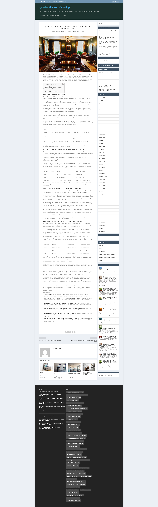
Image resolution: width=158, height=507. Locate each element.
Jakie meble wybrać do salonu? (50, 86)
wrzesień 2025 (102, 119)
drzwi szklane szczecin (72, 427)
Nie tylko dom (73, 11)
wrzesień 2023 (102, 137)
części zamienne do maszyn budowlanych (77, 408)
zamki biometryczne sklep (73, 498)
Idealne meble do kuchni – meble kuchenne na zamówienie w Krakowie (74, 374)
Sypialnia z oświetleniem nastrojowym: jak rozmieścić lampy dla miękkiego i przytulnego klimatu (107, 310)
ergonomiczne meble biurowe (74, 454)
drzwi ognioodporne (72, 419)
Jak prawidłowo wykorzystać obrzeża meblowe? (87, 373)
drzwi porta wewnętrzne (73, 424)
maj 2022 (101, 140)
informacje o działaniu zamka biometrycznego (78, 460)
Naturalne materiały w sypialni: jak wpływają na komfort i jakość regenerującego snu (107, 53)
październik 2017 (103, 203)
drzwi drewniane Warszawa (73, 416)
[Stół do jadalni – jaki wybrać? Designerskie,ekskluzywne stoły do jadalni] (60, 367)
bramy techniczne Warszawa (74, 397)
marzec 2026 (102, 106)
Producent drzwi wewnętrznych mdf (76, 481)
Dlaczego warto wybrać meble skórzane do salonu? (53, 87)
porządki (88, 159)
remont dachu (70, 484)
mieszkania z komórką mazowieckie (75, 470)
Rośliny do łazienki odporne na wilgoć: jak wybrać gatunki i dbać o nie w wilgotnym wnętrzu (108, 47)
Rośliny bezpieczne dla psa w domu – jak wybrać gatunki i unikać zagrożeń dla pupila (108, 42)
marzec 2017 (102, 225)
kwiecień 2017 (102, 222)
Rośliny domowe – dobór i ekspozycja (89, 11)
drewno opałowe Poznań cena (74, 411)
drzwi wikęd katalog (72, 449)
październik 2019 (103, 176)
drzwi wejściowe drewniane (73, 430)
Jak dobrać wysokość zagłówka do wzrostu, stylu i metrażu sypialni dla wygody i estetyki (110, 277)
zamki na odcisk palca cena (73, 500)
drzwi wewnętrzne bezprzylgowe (75, 441)
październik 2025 (103, 116)
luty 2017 (101, 228)
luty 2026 (101, 109)
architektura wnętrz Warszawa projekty (77, 394)
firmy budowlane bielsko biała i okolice (76, 457)
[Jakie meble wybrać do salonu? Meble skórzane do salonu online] (68, 54)
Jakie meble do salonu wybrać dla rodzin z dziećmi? (53, 90)
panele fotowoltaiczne (72, 476)
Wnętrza (63, 15)
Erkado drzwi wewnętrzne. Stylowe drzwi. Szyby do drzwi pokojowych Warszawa (51, 420)
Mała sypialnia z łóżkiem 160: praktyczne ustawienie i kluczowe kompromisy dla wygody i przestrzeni (107, 345)
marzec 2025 (102, 122)
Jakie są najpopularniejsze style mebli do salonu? (53, 88)
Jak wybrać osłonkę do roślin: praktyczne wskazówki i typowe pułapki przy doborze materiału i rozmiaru (108, 290)
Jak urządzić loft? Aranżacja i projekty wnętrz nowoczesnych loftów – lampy (61, 303)
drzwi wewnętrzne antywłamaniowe (76, 438)
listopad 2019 (102, 173)
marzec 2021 (102, 161)
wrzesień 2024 (102, 125)
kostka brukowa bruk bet (73, 462)
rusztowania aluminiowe (73, 487)
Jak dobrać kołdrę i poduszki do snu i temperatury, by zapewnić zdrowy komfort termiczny (107, 37)
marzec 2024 (102, 131)
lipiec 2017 (101, 213)
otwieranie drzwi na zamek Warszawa (76, 473)
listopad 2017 (102, 200)
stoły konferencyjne (85, 489)
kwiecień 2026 (102, 103)
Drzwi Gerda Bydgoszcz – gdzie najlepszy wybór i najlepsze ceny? (108, 86)
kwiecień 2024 (102, 128)
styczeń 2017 (102, 231)
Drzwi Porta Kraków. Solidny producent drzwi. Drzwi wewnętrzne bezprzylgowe (50, 428)
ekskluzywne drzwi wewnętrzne (75, 451)
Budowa (60, 11)
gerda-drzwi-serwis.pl (62, 31)
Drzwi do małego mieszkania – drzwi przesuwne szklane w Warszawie (51, 403)
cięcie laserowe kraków (72, 400)
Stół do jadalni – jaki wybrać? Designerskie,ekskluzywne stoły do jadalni (60, 375)
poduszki (46, 205)
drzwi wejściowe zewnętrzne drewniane (76, 435)
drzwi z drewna (82, 449)
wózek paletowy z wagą (72, 492)
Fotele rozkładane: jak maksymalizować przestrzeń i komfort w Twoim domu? (45, 374)
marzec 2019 (102, 182)
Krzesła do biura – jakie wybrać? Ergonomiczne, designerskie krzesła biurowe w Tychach (63, 318)
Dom (41, 11)
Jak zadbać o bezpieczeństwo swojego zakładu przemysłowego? (107, 77)
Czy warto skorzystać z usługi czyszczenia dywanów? (109, 319)
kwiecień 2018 (102, 185)
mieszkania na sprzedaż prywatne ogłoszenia (78, 468)
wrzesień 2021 (102, 146)
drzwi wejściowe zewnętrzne (74, 432)
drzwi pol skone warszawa (73, 422)
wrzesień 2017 (102, 207)
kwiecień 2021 (102, 158)
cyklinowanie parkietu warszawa (75, 403)
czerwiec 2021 (102, 155)
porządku (76, 232)
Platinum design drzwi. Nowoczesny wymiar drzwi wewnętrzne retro (50, 395)
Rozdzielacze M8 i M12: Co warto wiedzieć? (106, 73)
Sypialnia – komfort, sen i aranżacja (49, 15)
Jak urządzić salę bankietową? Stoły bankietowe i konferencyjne (107, 90)
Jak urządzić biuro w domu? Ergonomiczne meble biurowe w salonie (59, 313)
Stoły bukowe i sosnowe (73, 489)
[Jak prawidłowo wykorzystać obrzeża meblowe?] (89, 367)
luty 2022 (101, 143)
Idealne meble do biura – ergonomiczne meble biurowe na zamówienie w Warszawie (62, 298)
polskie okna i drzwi (72, 479)
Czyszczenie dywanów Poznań (74, 405)
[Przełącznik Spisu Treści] (61, 84)
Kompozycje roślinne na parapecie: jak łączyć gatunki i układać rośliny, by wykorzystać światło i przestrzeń (108, 362)
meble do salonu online (72, 465)
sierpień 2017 (102, 210)
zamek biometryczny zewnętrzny (75, 495)
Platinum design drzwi (85, 476)
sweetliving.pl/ (102, 285)
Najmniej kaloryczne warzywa (109, 336)
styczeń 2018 (102, 194)
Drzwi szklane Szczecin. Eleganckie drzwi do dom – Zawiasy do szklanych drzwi (52, 407)
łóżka (65, 257)
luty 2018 (101, 191)
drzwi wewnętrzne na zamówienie (75, 443)
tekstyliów (49, 203)
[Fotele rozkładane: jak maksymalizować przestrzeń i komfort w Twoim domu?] (46, 367)
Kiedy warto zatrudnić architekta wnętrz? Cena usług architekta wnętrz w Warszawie (63, 308)
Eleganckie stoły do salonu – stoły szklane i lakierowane (56, 294)
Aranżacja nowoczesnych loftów (75, 392)
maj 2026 (101, 100)
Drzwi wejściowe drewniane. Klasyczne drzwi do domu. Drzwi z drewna (107, 81)
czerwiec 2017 (102, 216)
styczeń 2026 (102, 112)
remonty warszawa (80, 484)
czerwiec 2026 (102, 97)
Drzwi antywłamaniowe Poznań (74, 413)
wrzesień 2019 (102, 179)
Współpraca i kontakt (50, 11)
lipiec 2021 (101, 152)
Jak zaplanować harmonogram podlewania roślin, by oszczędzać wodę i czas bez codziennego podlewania (108, 299)
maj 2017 (101, 219)
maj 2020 (101, 164)
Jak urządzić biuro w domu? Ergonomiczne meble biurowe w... (57, 1)
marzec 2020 (102, 170)
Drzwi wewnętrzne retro (73, 446)
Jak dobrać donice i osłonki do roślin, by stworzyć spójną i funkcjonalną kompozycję (107, 32)
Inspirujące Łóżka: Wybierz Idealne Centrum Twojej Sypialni (110, 354)
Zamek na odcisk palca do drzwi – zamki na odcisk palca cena (51, 399)
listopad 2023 (102, 134)
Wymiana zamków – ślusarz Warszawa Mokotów (49, 391)
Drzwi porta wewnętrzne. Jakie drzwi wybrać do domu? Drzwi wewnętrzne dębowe (51, 424)
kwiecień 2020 (102, 167)
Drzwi (66, 11)
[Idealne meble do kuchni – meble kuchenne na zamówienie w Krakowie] (74, 367)
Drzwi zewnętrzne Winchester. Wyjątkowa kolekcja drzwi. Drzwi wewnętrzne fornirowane (51, 415)
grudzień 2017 (102, 197)
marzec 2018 (102, 188)
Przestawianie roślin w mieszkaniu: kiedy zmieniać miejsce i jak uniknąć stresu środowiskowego (107, 327)
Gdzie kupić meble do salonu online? (51, 91)
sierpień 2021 (102, 149)
